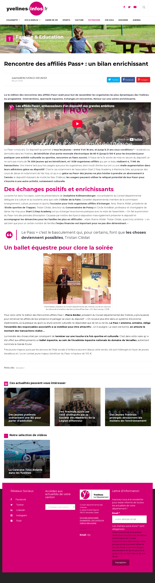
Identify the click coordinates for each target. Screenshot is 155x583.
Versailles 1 (20, 368)
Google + (144, 80)
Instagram (21, 515)
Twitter (115, 80)
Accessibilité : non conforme (92, 520)
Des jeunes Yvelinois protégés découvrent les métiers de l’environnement (128, 417)
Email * (116, 513)
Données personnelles (89, 518)
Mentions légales (87, 531)
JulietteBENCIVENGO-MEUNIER (29, 78)
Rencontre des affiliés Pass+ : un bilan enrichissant (76, 63)
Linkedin (20, 510)
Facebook (129, 80)
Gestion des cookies (88, 523)
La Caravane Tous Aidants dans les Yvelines (25, 471)
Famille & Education (37, 41)
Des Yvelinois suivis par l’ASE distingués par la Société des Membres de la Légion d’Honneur (77, 416)
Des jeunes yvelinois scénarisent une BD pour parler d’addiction (25, 417)
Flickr (19, 520)
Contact (83, 528)
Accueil (20, 41)
